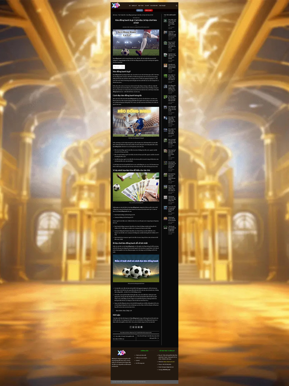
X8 (130, 5)
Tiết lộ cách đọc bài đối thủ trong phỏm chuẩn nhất (172, 228)
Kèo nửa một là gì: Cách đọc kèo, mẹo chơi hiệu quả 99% (172, 98)
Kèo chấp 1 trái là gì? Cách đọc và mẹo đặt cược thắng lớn (172, 22)
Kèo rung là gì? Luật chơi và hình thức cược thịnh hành (172, 152)
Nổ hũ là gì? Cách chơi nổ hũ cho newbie (172, 219)
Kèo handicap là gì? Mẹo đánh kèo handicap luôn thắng (171, 176)
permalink (149, 332)
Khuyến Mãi (154, 5)
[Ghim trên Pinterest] (139, 327)
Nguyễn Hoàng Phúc (144, 27)
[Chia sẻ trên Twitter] (133, 327)
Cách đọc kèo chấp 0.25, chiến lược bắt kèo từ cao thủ (172, 34)
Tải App (147, 5)
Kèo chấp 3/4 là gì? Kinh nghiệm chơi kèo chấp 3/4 (171, 188)
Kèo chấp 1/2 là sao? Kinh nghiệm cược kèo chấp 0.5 (171, 77)
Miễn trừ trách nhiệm (141, 357)
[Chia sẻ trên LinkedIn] (141, 327)
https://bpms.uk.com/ (169, 361)
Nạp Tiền (140, 5)
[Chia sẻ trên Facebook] (130, 327)
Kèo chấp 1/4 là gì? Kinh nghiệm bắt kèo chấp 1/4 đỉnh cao (171, 119)
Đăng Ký (134, 5)
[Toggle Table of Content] (121, 67)
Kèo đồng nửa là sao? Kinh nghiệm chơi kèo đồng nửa (172, 88)
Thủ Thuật (162, 5)
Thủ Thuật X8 (121, 15)
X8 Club (115, 15)
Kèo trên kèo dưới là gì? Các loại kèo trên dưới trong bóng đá (172, 164)
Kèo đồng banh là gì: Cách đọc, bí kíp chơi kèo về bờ (172, 109)
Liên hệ (138, 360)
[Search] (176, 5)
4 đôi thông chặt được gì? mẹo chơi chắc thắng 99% (172, 198)
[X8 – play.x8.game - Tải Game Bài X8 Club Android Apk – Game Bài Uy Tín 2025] (119, 5)
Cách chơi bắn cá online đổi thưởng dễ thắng (172, 209)
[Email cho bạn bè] (136, 327)
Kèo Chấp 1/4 (127, 310)
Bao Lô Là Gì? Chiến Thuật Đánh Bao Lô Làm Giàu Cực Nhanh (172, 45)
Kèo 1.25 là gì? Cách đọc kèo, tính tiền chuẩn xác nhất (172, 141)
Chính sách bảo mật (141, 355)
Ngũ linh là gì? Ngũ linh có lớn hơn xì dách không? (172, 56)
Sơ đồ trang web (140, 363)
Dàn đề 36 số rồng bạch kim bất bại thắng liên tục (172, 67)
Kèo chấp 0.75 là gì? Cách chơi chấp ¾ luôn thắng (172, 131)
